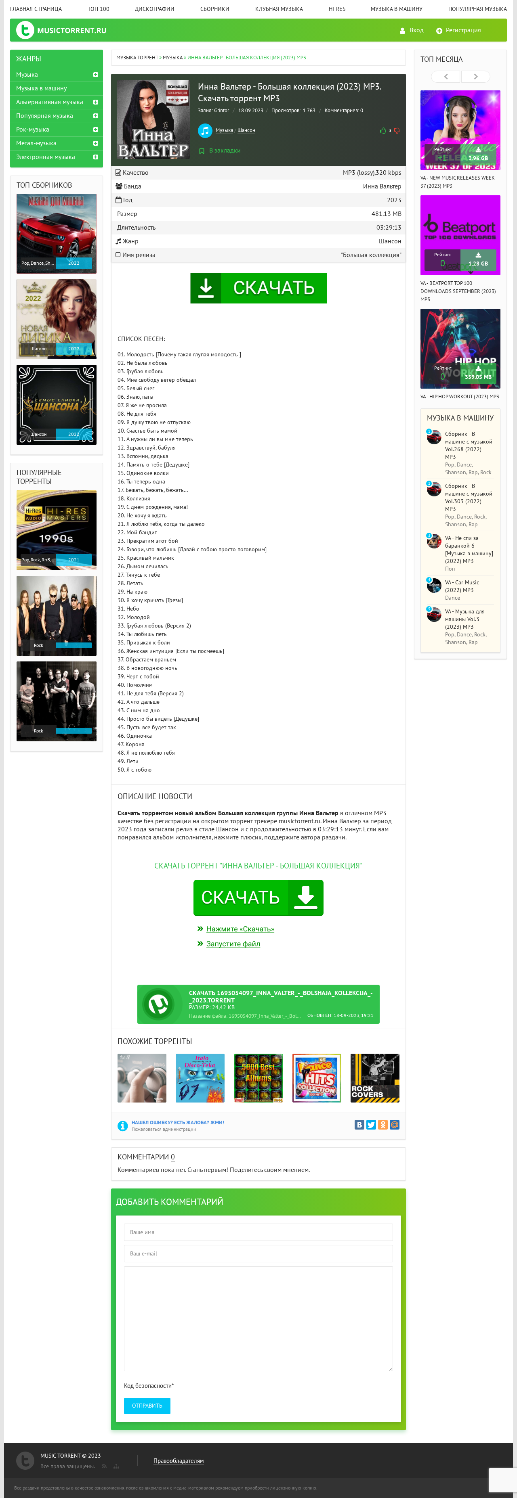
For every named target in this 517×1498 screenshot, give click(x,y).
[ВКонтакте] (359, 1125)
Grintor (221, 110)
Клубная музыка (279, 9)
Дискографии (154, 9)
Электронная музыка (45, 157)
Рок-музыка (32, 129)
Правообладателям (178, 1461)
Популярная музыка (477, 9)
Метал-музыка (36, 143)
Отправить (147, 1405)
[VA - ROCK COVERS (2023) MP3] (375, 1078)
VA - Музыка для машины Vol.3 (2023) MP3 (465, 619)
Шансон (246, 130)
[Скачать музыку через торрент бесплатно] (63, 30)
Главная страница (36, 9)
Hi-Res (337, 9)
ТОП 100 (98, 9)
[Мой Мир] (394, 1125)
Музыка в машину (396, 9)
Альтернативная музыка (49, 102)
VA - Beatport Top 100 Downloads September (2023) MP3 (458, 291)
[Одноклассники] (383, 1125)
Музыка (224, 130)
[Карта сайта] (115, 1464)
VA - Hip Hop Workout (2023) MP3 (459, 396)
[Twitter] (371, 1125)
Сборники (214, 9)
